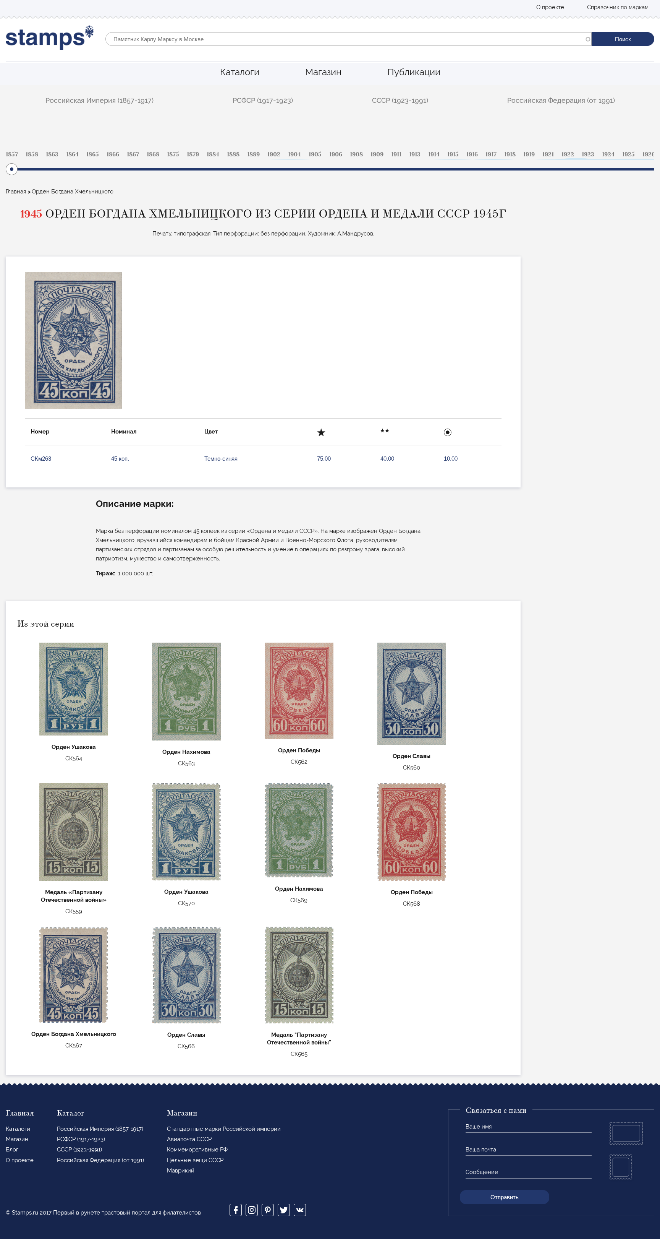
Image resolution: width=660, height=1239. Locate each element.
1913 (415, 154)
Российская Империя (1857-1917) (99, 100)
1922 (567, 154)
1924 (608, 154)
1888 (233, 154)
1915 (453, 154)
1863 (52, 154)
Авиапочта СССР (189, 1139)
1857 (12, 154)
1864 (72, 154)
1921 (548, 154)
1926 (648, 154)
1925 (628, 154)
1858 (32, 154)
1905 (315, 154)
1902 (273, 154)
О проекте (550, 7)
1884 (213, 154)
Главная (16, 191)
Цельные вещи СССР (195, 1160)
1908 (356, 154)
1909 (376, 154)
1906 (335, 154)
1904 (294, 154)
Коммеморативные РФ (197, 1149)
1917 (491, 154)
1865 (92, 154)
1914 (434, 154)
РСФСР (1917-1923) (263, 100)
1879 (193, 154)
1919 (529, 154)
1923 (588, 154)
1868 (153, 154)
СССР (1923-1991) (400, 100)
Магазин (323, 72)
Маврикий (180, 1170)
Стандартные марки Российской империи (224, 1128)
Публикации (413, 72)
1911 (396, 154)
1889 (253, 154)
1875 (173, 154)
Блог (12, 1149)
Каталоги (239, 72)
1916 (472, 154)
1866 (113, 154)
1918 (510, 154)
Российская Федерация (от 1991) (561, 100)
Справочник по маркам (618, 7)
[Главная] (50, 39)
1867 (133, 154)
